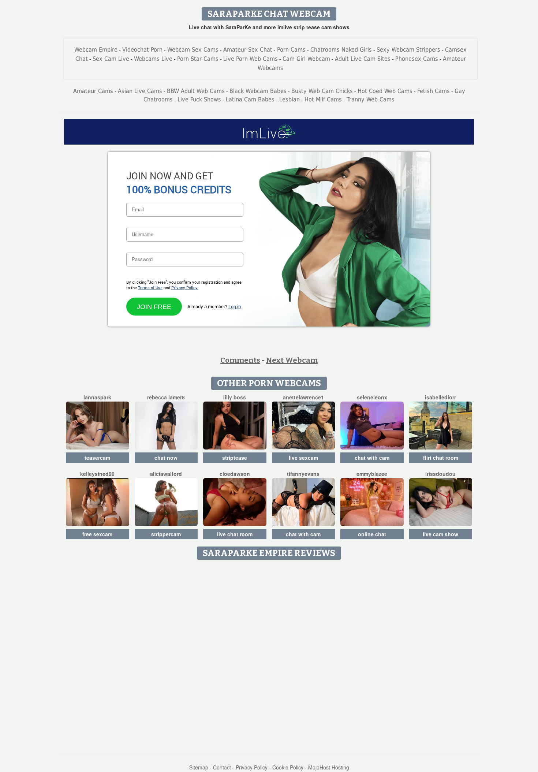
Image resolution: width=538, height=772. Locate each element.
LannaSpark (97, 397)
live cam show (440, 534)
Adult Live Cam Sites (363, 58)
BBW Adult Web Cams (196, 90)
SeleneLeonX (372, 397)
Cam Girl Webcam (306, 58)
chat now (166, 457)
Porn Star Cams (197, 58)
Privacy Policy (252, 767)
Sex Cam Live (111, 58)
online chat (372, 534)
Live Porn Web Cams (250, 58)
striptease (234, 457)
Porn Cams (291, 49)
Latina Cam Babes (250, 99)
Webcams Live (153, 58)
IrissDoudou (440, 473)
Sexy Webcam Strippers (408, 49)
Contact (222, 767)
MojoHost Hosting (328, 767)
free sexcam (97, 534)
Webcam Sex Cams (192, 49)
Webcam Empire (95, 49)
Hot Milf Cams (323, 99)
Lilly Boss (234, 397)
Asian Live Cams (140, 90)
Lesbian (289, 99)
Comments (240, 360)
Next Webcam (292, 360)
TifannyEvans (303, 473)
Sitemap (198, 767)
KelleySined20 (97, 473)
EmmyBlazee (371, 473)
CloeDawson (235, 473)
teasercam (97, 457)
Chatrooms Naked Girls (341, 49)
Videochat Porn (142, 49)
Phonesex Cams (416, 58)
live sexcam (303, 457)
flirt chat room (440, 457)
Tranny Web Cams (371, 99)
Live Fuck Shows (199, 99)
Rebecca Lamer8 (166, 397)
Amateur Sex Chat (247, 49)
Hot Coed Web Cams (385, 90)
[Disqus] (269, 654)
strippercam (166, 534)
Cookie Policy (287, 767)
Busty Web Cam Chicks (322, 90)
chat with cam (372, 457)
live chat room (235, 534)
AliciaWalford (166, 473)
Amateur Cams (93, 90)
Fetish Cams (433, 90)
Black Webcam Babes (258, 90)
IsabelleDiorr (440, 397)
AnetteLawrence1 (303, 397)
